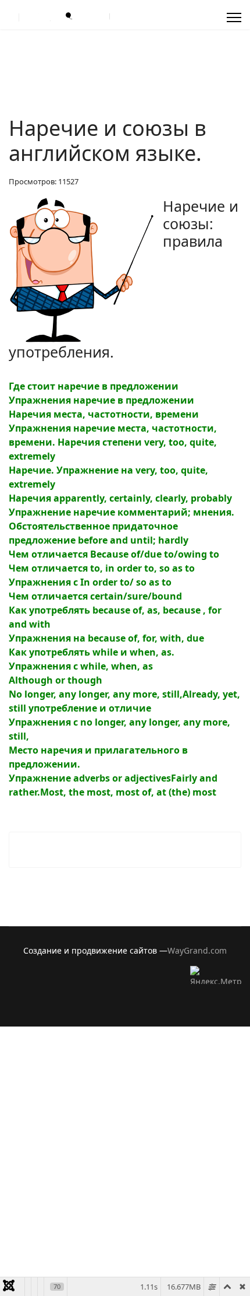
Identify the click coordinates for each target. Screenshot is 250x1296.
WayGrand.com (197, 950)
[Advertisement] (125, 1152)
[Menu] (234, 17)
